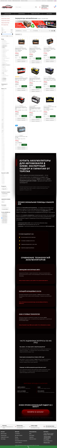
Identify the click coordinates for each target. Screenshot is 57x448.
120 (3, 148)
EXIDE (3, 47)
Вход (30, 433)
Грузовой (3, 206)
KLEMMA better (5, 60)
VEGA (3, 77)
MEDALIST (4, 63)
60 (2, 113)
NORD (3, 67)
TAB (18, 80)
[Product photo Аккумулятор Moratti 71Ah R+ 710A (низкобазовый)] (50, 100)
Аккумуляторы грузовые (5, 20)
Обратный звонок (44, 8)
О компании (17, 433)
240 (3, 178)
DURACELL (4, 44)
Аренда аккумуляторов (5, 22)
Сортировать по (18, 30)
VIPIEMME (4, 78)
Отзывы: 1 (21, 76)
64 (2, 118)
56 (2, 110)
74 (2, 129)
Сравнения (31, 437)
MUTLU (3, 66)
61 (2, 114)
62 (2, 115)
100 (3, 144)
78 (2, 133)
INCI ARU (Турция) (5, 58)
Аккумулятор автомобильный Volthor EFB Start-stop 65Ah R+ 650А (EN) (34, 79)
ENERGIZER (20, 50)
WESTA (3, 81)
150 (3, 153)
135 (3, 149)
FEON (3, 48)
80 (2, 134)
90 (2, 140)
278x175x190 (4, 219)
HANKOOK (4, 56)
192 (3, 159)
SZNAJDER (4, 71)
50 (2, 103)
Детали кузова (3, 433)
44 (2, 99)
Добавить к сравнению (21, 61)
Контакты (17, 438)
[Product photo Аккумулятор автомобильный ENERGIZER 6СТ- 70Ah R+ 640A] (50, 41)
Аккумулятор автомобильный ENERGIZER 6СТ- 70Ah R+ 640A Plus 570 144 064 (35, 49)
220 (3, 163)
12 (2, 85)
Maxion (3, 62)
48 (2, 102)
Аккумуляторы (3, 435)
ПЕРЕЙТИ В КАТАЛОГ (35, 412)
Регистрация (31, 435)
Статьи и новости (18, 442)
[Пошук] (36, 7)
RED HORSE (4, 70)
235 (3, 168)
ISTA (3, 59)
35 (2, 94)
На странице (36, 30)
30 (2, 174)
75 (2, 130)
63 (2, 117)
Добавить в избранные (21, 59)
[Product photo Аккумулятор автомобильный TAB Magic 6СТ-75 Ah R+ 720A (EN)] (21, 71)
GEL (3, 200)
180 (3, 156)
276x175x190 (4, 216)
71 (2, 125)
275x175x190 (4, 213)
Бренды (16, 437)
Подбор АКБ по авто (5, 437)
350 (3, 182)
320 (3, 179)
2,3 (2, 90)
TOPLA (3, 74)
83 (2, 137)
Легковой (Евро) (5, 209)
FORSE (3, 52)
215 (3, 161)
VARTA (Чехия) (4, 75)
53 (2, 106)
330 (3, 181)
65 (2, 175)
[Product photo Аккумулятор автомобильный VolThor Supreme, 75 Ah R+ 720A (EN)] (21, 100)
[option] (35, 24)
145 (3, 152)
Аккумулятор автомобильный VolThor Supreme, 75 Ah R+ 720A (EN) (21, 107)
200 (3, 160)
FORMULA (4, 51)
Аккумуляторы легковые (5, 18)
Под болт (4, 196)
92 (2, 141)
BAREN (3, 40)
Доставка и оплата (18, 435)
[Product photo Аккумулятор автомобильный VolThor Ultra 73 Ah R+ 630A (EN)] (50, 71)
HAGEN (3, 55)
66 (2, 121)
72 (2, 126)
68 (2, 122)
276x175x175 (4, 215)
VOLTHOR (4, 79)
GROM (3, 54)
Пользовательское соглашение (21, 440)
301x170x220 (4, 220)
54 (2, 107)
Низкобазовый (4, 193)
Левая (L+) (4, 187)
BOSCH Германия (5, 43)
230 (3, 167)
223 (3, 164)
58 (2, 111)
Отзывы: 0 (21, 46)
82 (2, 136)
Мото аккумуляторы (4, 24)
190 (3, 157)
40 (2, 95)
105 (3, 145)
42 (2, 98)
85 (2, 138)
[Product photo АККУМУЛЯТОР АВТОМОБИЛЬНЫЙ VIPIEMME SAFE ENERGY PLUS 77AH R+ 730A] (35, 100)
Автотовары (3, 438)
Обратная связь (47, 442)
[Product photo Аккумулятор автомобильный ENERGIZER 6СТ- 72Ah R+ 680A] (21, 41)
